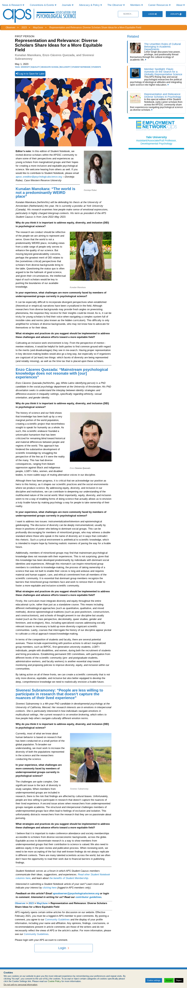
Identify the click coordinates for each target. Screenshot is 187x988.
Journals (67, 5)
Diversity (25, 67)
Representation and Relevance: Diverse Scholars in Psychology (162, 95)
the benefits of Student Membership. (69, 878)
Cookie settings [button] (153, 980)
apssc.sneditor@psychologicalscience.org (39, 176)
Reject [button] (179, 980)
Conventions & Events (42, 5)
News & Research (12, 5)
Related (133, 36)
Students (96, 67)
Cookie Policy (54, 981)
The (114, 5)
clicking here (50, 887)
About (179, 5)
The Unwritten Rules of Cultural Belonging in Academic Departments (162, 47)
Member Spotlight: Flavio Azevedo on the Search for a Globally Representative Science (163, 72)
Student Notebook (81, 67)
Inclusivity (65, 67)
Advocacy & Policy (89, 5)
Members (135, 5)
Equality (35, 67)
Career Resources (158, 5)
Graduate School (50, 67)
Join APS (175, 14)
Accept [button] (169, 980)
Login (151, 14)
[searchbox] (128, 14)
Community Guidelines (57, 919)
